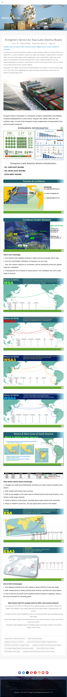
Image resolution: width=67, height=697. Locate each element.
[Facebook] (19, 672)
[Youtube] (43, 672)
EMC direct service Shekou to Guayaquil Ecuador (17, 645)
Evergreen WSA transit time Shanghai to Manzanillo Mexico (42, 642)
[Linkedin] (23, 672)
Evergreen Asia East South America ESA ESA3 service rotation (38, 651)
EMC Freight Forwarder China (12, 651)
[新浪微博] (35, 672)
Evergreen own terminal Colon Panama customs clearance (46, 645)
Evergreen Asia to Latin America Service (15, 638)
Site (54, 43)
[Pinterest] (47, 672)
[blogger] (39, 672)
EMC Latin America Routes (35, 638)
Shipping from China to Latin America (14, 642)
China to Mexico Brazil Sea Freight (45, 648)
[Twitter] (27, 672)
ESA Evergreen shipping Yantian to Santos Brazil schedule (19, 648)
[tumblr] (31, 672)
